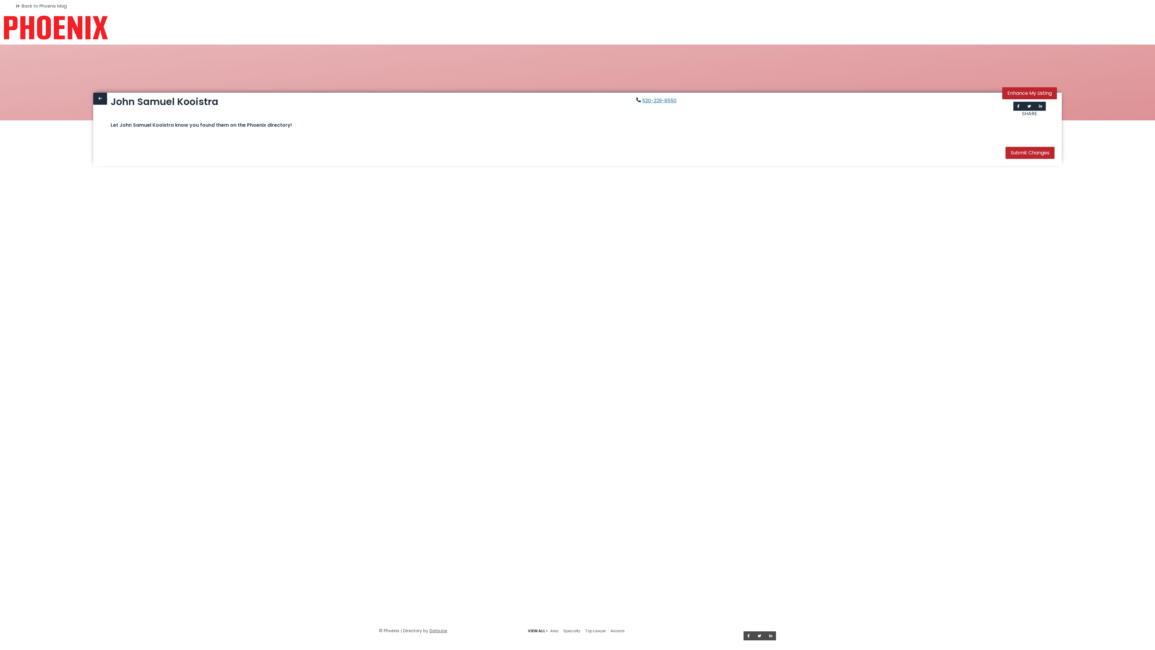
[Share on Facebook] (1018, 106)
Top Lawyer (595, 630)
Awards (618, 630)
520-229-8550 (659, 100)
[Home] (56, 27)
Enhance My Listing (1029, 93)
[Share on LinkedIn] (1040, 106)
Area (554, 630)
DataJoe (438, 631)
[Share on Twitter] (1029, 106)
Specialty (572, 630)
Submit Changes (1030, 152)
